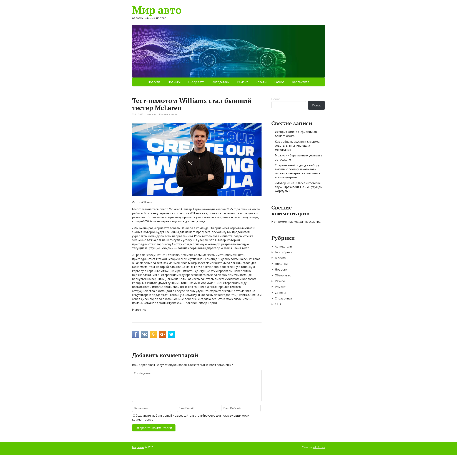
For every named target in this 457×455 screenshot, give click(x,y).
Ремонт (242, 82)
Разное (279, 82)
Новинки (174, 82)
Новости (154, 82)
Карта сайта (300, 82)
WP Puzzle (319, 447)
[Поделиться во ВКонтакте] (144, 334)
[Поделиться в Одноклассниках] (153, 334)
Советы (261, 82)
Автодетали (220, 82)
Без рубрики (283, 252)
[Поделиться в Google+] (162, 334)
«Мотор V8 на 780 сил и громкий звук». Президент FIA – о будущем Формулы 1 (298, 187)
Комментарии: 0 (168, 114)
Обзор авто (196, 82)
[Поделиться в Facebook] (135, 334)
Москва (280, 258)
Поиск (275, 99)
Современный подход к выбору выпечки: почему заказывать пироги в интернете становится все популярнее (297, 171)
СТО (278, 304)
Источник (139, 310)
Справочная (283, 298)
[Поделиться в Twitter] (171, 334)
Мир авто (156, 9)
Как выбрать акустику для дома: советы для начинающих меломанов (297, 146)
